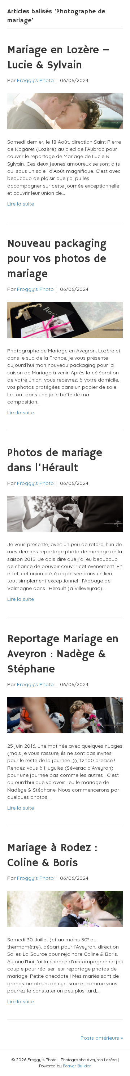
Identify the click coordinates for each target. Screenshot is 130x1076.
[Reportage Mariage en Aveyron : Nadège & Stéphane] (65, 714)
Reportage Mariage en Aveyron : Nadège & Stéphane (62, 654)
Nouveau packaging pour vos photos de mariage (57, 259)
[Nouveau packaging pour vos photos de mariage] (65, 319)
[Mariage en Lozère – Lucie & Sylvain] (65, 110)
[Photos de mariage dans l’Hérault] (65, 513)
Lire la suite (20, 204)
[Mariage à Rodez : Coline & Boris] (65, 908)
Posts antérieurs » (102, 1038)
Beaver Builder (77, 1065)
